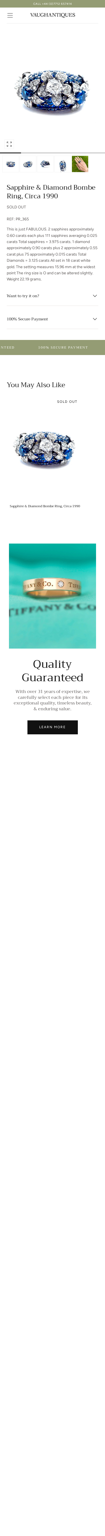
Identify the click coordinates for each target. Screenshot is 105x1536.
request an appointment (53, 4)
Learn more (52, 727)
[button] (10, 15)
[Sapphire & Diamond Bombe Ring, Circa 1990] (45, 448)
